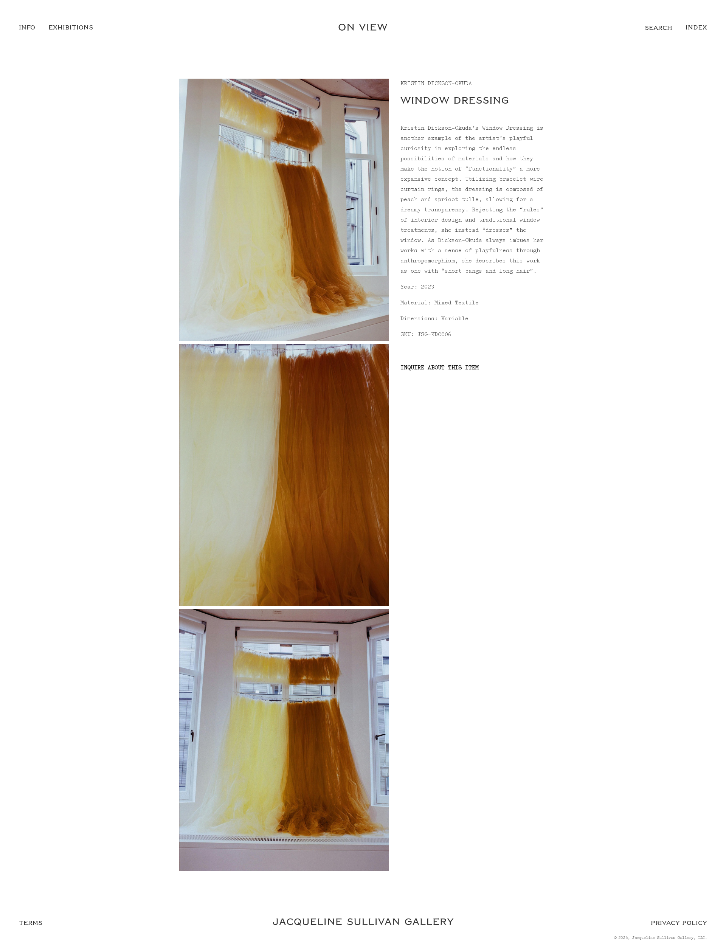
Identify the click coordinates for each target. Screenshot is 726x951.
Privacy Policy (679, 923)
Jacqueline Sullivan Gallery (662, 938)
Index (696, 28)
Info (27, 28)
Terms (30, 923)
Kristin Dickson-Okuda (436, 83)
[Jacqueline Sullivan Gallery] (363, 923)
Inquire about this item (439, 368)
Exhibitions (70, 28)
